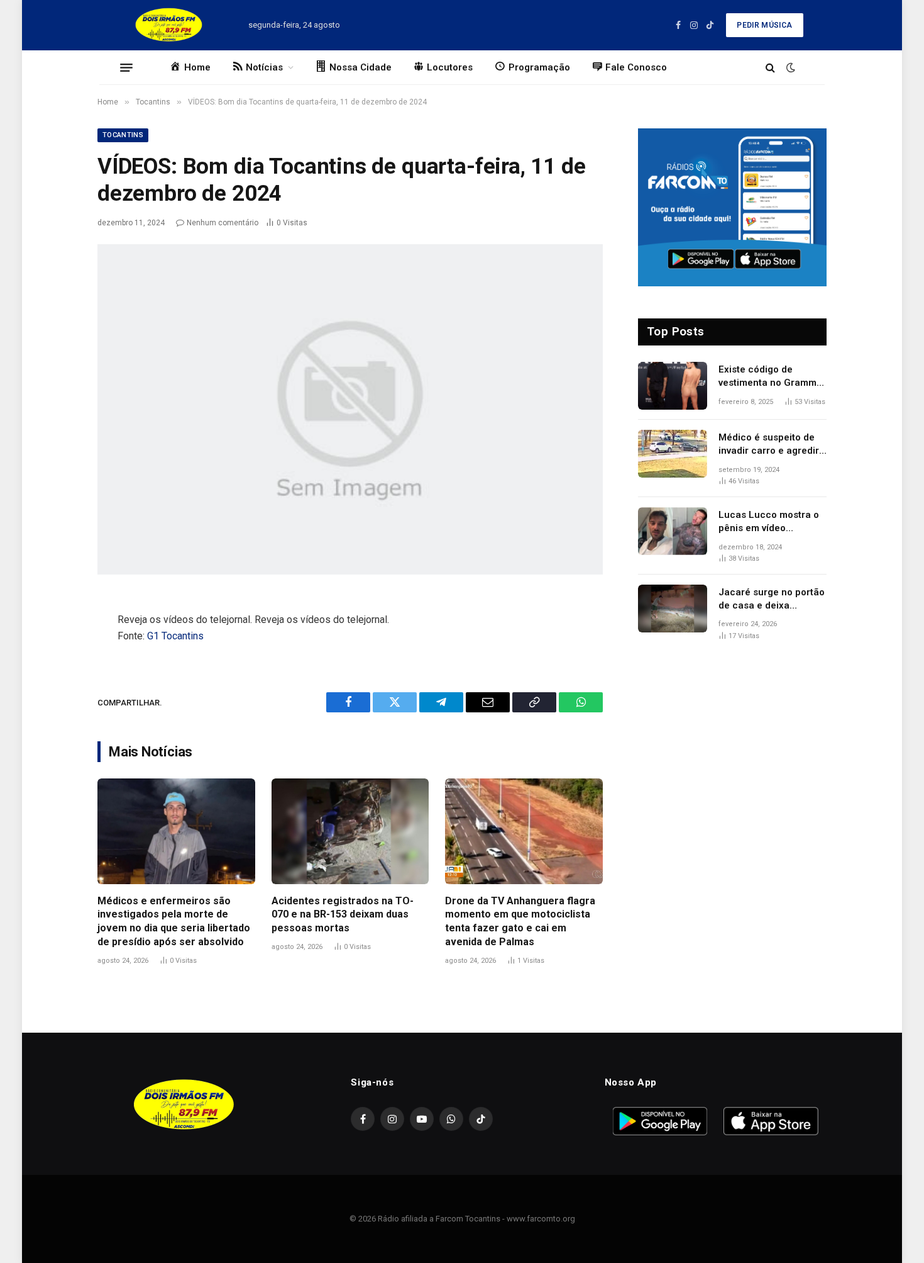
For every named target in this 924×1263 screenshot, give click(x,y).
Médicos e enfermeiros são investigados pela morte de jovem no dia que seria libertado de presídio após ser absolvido (173, 921)
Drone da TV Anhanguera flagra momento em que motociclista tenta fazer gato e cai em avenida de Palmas (520, 921)
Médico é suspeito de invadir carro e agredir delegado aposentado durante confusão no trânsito (768, 445)
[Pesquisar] (770, 67)
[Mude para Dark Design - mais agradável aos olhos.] (789, 67)
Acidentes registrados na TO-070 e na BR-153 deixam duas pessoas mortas (343, 915)
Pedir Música (764, 25)
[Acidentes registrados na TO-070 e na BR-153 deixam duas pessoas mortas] (350, 831)
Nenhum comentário (222, 222)
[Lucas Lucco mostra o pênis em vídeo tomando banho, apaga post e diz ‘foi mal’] (672, 531)
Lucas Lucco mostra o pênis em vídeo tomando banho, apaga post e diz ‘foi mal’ (770, 522)
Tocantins (122, 135)
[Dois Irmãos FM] (168, 25)
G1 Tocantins (175, 636)
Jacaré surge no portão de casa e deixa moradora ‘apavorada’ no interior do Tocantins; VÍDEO (771, 600)
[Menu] (126, 67)
